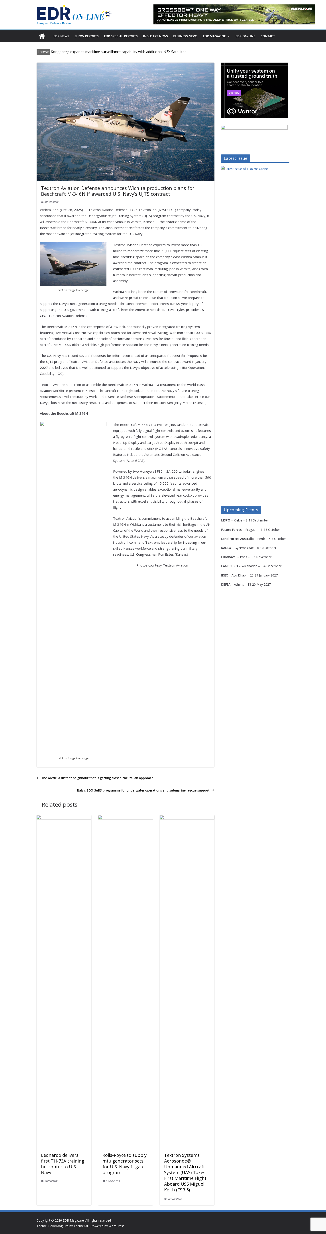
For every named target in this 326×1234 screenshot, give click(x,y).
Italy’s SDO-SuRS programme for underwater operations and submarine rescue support (143, 790)
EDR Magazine (214, 36)
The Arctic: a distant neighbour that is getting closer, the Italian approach (97, 778)
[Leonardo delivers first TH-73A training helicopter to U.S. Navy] (64, 818)
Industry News (155, 36)
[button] (228, 36)
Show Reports (87, 36)
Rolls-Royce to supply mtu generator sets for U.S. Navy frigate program (124, 1163)
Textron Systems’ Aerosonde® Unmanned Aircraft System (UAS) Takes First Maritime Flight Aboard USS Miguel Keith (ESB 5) (185, 1172)
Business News (185, 36)
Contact (268, 36)
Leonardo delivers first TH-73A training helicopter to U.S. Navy (62, 1163)
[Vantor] (254, 65)
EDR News (61, 36)
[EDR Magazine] (41, 36)
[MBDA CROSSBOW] (234, 14)
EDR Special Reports (121, 36)
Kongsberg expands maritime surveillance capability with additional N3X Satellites (118, 51)
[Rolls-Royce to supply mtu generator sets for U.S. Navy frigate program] (125, 818)
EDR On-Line (245, 36)
